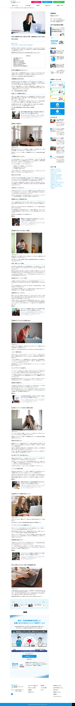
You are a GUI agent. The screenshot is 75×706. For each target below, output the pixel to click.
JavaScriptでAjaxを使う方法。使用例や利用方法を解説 (60, 157)
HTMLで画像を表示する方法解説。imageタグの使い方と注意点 (60, 120)
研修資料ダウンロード (47, 2)
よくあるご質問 (27, 5)
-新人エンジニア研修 (32, 687)
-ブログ (42, 689)
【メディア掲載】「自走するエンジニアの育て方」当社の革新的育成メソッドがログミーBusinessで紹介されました (60, 73)
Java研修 (53, 176)
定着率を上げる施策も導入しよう (19, 64)
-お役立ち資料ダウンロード (58, 687)
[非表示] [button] (29, 55)
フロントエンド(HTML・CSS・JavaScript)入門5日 (33, 349)
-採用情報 (55, 694)
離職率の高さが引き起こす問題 (19, 60)
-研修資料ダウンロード (57, 685)
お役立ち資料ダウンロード (59, 2)
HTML (59, 184)
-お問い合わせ (55, 689)
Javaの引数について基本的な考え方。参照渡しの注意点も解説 (60, 148)
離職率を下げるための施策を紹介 (19, 62)
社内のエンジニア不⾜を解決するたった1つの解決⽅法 (20, 214)
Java (52, 171)
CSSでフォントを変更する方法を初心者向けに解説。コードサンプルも (60, 129)
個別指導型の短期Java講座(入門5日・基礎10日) (30, 522)
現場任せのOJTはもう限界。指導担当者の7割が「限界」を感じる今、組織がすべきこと (60, 59)
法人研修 (58, 176)
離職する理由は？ (16, 59)
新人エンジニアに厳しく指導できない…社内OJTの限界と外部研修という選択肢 (60, 52)
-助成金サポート (31, 692)
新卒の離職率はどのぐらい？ (18, 58)
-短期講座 (30, 689)
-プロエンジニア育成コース (33, 685)
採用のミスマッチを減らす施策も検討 (20, 63)
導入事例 (37, 5)
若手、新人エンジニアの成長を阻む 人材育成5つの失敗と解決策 (21, 76)
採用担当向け (30, 44)
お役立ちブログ (47, 5)
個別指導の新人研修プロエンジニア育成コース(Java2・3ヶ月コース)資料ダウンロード (25, 596)
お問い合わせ (37, 2)
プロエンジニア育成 (23, 44)
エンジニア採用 (15, 44)
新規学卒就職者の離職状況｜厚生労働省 (20, 90)
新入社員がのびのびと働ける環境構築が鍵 (20, 65)
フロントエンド (54, 180)
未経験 (53, 169)
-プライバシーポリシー (57, 696)
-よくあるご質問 (44, 687)
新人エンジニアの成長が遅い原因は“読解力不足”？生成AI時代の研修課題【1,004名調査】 (60, 67)
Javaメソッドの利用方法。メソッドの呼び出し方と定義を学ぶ (60, 138)
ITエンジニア (58, 169)
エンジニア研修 (59, 178)
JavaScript (61, 182)
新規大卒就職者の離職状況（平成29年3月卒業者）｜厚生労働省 (24, 107)
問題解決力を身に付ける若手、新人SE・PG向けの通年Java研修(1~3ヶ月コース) (24, 52)
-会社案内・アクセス (57, 692)
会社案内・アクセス (60, 5)
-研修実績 (42, 685)
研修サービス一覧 (15, 5)
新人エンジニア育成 (58, 186)
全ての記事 (11, 7)
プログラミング (54, 173)
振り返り (53, 178)
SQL (52, 186)
